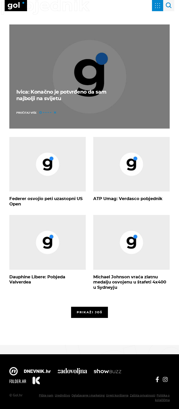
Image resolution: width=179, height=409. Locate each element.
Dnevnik (37, 371)
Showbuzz (107, 371)
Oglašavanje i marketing (88, 395)
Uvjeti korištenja (117, 395)
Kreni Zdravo (36, 381)
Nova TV (13, 371)
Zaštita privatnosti (142, 395)
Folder (17, 381)
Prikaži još (89, 312)
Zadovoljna (72, 371)
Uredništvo (62, 395)
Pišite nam (46, 395)
